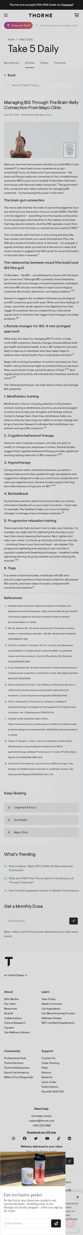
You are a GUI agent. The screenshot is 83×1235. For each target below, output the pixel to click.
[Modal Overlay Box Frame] (33, 1193)
